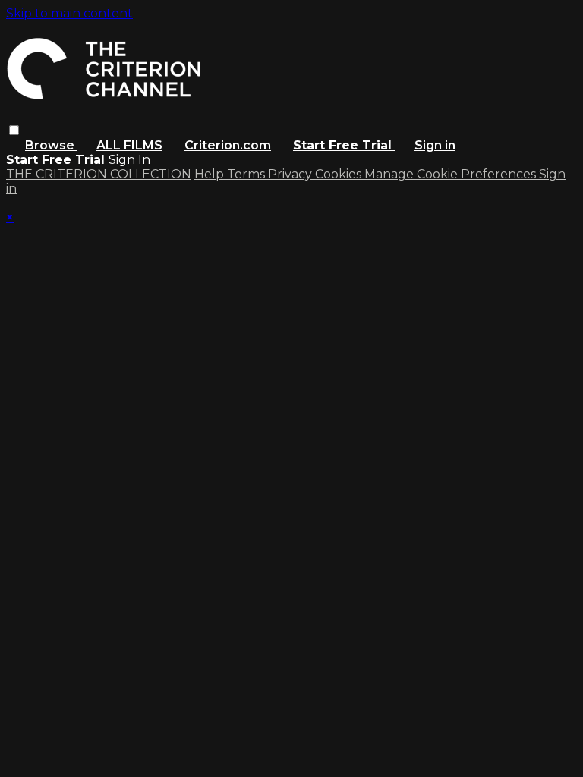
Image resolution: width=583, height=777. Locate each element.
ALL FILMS (129, 145)
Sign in (434, 145)
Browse (51, 145)
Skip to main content (69, 13)
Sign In (129, 160)
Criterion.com (227, 145)
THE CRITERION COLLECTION (98, 174)
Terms (247, 174)
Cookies (339, 174)
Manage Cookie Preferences (451, 174)
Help (210, 174)
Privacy (291, 174)
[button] (14, 130)
